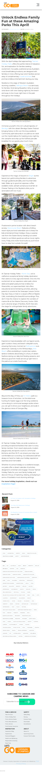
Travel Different (22, 630)
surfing (5, 624)
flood (28, 592)
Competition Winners (8, 583)
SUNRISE (36, 621)
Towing (26, 717)
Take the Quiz (9, 714)
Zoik (37, 761)
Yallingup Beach (22, 86)
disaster (11, 586)
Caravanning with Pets (23, 577)
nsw (4, 612)
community (30, 580)
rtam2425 (24, 618)
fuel (33, 595)
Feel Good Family (7, 592)
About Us (26, 731)
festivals (16, 592)
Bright (31, 176)
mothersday (34, 603)
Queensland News (8, 615)
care (4, 580)
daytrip (5, 586)
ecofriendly (6, 589)
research (17, 615)
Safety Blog (27, 714)
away (19, 565)
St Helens (27, 396)
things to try (16, 627)
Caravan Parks (27, 719)
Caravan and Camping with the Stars (13, 571)
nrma (35, 609)
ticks (23, 627)
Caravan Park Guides (29, 736)
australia (13, 565)
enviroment (14, 589)
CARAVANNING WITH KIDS (9, 577)
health (29, 598)
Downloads (27, 721)
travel (14, 630)
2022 (4, 565)
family (34, 589)
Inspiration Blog (9, 731)
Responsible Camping (11, 740)
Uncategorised (25, 556)
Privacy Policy (21, 763)
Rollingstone (30, 346)
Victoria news (17, 633)
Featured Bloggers (10, 736)
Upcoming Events (28, 733)
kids (33, 600)
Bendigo (5, 128)
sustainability (13, 624)
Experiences (8, 733)
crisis (27, 583)
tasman (27, 624)
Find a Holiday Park (10, 717)
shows (9, 621)
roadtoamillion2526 (8, 618)
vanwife (5, 633)
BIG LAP (37, 565)
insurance (27, 600)
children (14, 580)
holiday (19, 600)
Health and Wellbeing (11, 738)
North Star (26, 274)
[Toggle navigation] (37, 5)
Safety (17, 556)
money (11, 603)
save (4, 621)
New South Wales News (9, 609)
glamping (5, 598)
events (22, 589)
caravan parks (29, 571)
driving (24, 586)
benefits (30, 565)
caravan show (6, 574)
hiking (13, 600)
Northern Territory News (25, 609)
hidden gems (6, 600)
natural (24, 606)
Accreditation (27, 724)
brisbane (5, 568)
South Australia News (19, 621)
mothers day (25, 603)
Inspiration (12, 29)
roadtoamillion (26, 615)
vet (10, 633)
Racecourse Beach (14, 228)
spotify (29, 621)
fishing (23, 592)
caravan (22, 568)
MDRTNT (18, 553)
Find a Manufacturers (11, 721)
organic (9, 612)
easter (30, 586)
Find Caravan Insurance (11, 726)
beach (24, 565)
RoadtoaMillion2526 (8, 556)
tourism (37, 627)
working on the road (30, 636)
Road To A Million (31, 553)
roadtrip (17, 618)
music (17, 606)
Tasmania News (7, 627)
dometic (18, 586)
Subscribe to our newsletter (17, 701)
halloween (22, 598)
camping (12, 568)
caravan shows (17, 574)
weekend (25, 633)
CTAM (4, 553)
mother (17, 603)
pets (28, 612)
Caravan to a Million (28, 574)
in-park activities (25, 76)
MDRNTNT (5, 603)
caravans (34, 577)
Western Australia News (9, 636)
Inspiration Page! (8, 484)
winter (20, 636)
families (28, 589)
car (17, 568)
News (18, 29)
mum (13, 606)
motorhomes (6, 606)
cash (8, 580)
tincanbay (30, 627)
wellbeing (33, 633)
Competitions (19, 583)
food (28, 595)
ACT (7, 565)
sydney (21, 624)
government (13, 598)
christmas (22, 580)
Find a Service (9, 724)
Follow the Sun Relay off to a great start (14, 595)
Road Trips (8, 743)
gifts (38, 595)
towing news (6, 630)
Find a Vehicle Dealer (11, 719)
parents (16, 612)
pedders (22, 612)
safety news (32, 618)
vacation (31, 630)
